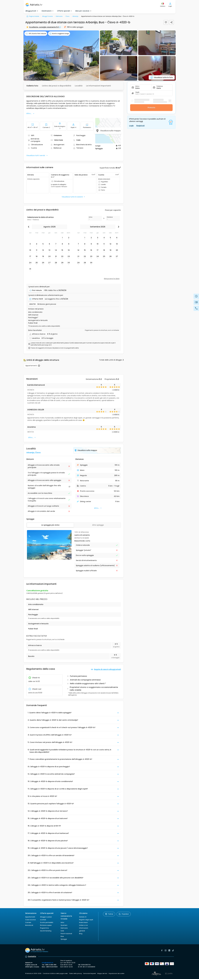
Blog (80, 934)
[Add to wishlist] (166, 22)
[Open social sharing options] (171, 22)
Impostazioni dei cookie (116, 973)
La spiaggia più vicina (50, 525)
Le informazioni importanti (98, 85)
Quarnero (64, 925)
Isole (62, 931)
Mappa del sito (102, 973)
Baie (62, 936)
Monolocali (29, 925)
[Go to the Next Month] (118, 226)
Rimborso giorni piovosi (47, 304)
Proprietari (125, 914)
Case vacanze (30, 920)
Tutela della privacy (75, 973)
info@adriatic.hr (47, 963)
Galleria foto (32, 85)
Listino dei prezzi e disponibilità (56, 85)
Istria (62, 922)
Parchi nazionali (66, 934)
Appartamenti (30, 917)
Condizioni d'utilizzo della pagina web (55, 973)
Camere (28, 922)
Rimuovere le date (111, 278)
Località (78, 85)
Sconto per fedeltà (46, 922)
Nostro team (83, 922)
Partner (110, 914)
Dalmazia (64, 928)
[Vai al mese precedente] (29, 226)
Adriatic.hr (82, 917)
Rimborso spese (45, 925)
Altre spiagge (98, 525)
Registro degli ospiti (86, 920)
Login (131, 125)
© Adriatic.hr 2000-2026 (33, 973)
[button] (61, 55)
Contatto (32, 956)
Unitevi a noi (83, 925)
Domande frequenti (89, 973)
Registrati (140, 125)
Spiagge (64, 939)
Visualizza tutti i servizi (35, 155)
